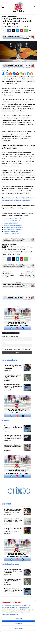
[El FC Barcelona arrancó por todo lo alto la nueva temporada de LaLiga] (27, 530)
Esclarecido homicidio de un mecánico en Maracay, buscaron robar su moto (12, 437)
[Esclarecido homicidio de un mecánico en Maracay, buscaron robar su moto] (27, 437)
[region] (18, 615)
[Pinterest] (21, 30)
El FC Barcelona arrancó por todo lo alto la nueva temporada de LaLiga (12, 530)
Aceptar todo (18, 618)
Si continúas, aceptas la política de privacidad (17, 349)
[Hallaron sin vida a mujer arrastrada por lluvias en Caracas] (27, 447)
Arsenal (4, 249)
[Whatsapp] (21, 73)
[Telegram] (17, 30)
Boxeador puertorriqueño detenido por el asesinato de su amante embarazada (27, 275)
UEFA (13, 254)
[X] (13, 30)
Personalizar (18, 623)
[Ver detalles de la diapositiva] (20, 501)
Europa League (21, 249)
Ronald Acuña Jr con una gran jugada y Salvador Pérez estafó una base (12, 510)
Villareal (18, 254)
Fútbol (9, 16)
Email (3, 343)
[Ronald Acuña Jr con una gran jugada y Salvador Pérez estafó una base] (27, 511)
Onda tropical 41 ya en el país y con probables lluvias (12, 376)
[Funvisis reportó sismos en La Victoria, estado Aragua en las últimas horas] (27, 521)
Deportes (4, 16)
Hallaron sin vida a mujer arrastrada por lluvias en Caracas (12, 446)
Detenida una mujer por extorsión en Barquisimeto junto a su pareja (13, 386)
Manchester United (7, 251)
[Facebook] (9, 30)
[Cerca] (35, 601)
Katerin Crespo (7, 26)
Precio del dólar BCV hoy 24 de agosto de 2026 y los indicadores (13, 367)
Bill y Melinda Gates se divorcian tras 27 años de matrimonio (8, 275)
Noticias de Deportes (18, 251)
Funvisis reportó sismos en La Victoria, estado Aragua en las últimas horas (13, 520)
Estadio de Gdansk (12, 249)
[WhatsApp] (26, 30)
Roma (9, 254)
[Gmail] (24, 73)
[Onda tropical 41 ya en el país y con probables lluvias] (27, 377)
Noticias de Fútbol (28, 251)
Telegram (22, 208)
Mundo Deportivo (12, 244)
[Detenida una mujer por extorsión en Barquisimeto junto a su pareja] (27, 387)
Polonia (4, 254)
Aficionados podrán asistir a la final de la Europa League (19, 246)
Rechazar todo (18, 628)
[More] (30, 30)
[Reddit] (10, 73)
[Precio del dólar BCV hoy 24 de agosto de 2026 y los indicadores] (27, 367)
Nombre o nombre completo (10, 336)
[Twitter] (7, 73)
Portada (15, 16)
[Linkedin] (14, 73)
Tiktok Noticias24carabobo (12, 233)
